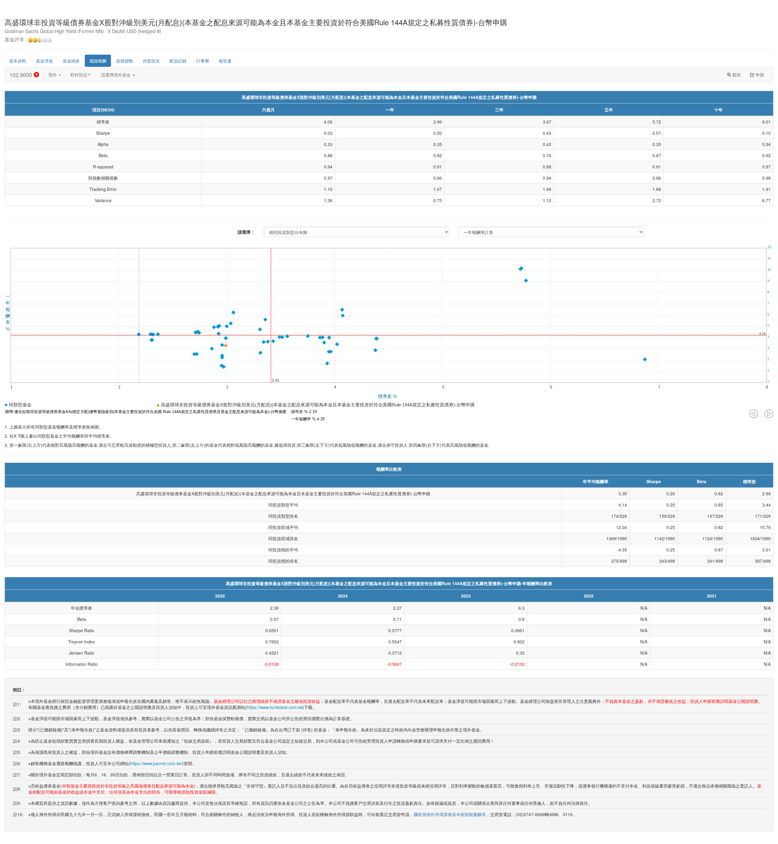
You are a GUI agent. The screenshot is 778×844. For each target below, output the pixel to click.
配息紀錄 (178, 61)
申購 (759, 75)
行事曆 (202, 61)
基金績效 (71, 61)
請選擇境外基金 (116, 75)
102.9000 (21, 75)
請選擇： (246, 232)
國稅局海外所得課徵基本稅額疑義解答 (450, 814)
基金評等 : (16, 39)
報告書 (225, 61)
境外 (53, 75)
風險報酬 (97, 61)
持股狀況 (151, 61)
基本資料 (17, 61)
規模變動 (124, 61)
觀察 (736, 75)
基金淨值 (44, 61)
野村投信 (78, 75)
